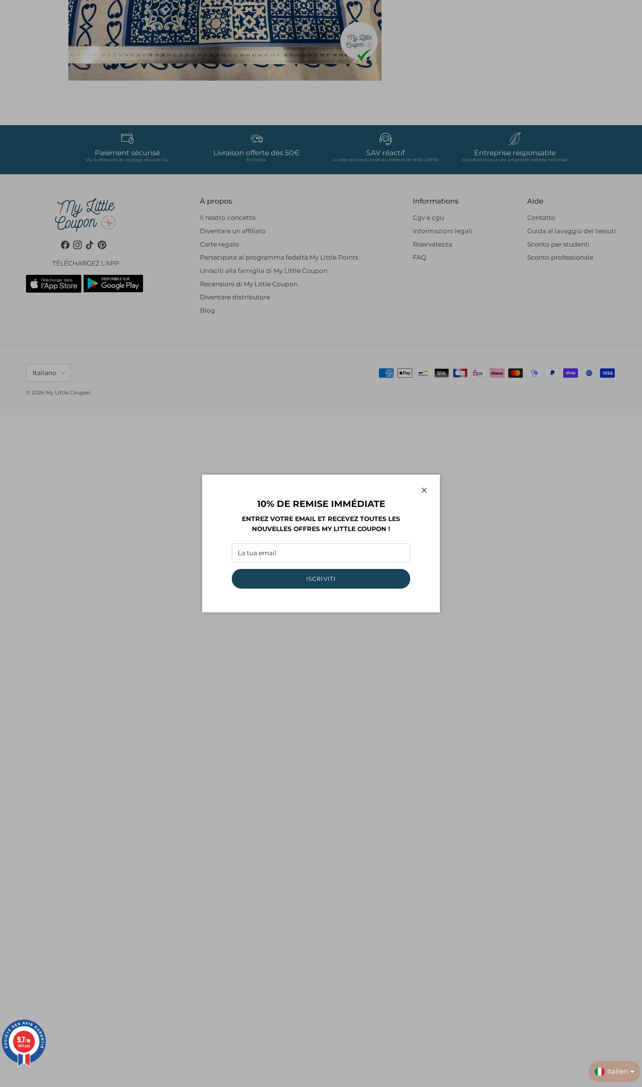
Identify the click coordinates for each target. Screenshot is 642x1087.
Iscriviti (321, 578)
